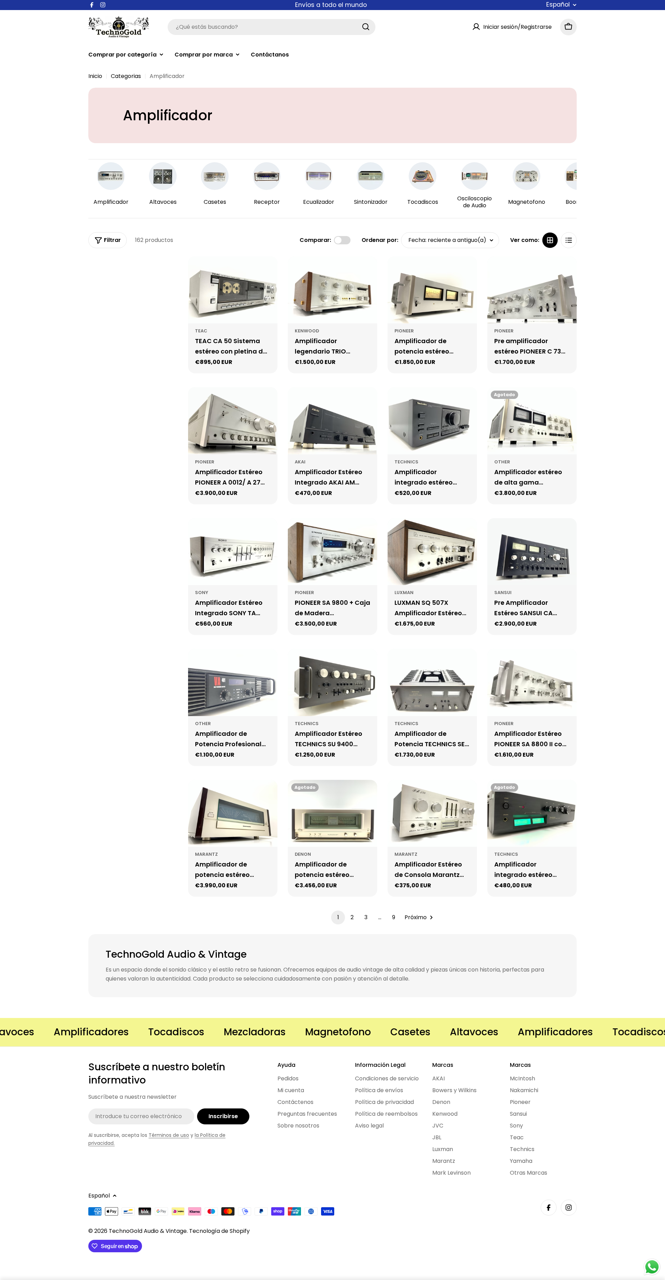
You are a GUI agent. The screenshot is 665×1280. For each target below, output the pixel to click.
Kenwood (307, 331)
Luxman (404, 592)
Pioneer (404, 331)
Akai (300, 462)
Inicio (95, 76)
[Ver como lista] (569, 240)
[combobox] (271, 27)
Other (502, 462)
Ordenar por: (380, 240)
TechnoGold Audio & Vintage (148, 1231)
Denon (303, 854)
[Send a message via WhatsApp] (652, 1267)
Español (558, 5)
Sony (201, 592)
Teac (201, 331)
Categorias (126, 76)
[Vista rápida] (268, 271)
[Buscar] (366, 27)
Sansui (503, 592)
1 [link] (338, 917)
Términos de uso (169, 1135)
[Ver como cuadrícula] (550, 240)
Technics (406, 462)
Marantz (206, 854)
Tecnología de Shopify (219, 1231)
